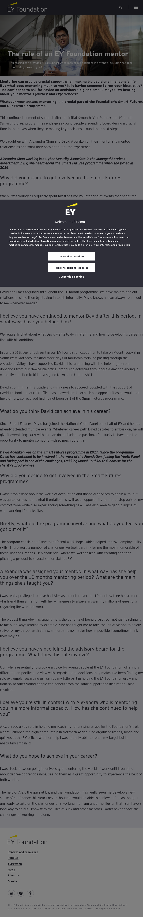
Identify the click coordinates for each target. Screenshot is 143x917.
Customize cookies (71, 276)
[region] (71, 243)
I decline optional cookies (71, 267)
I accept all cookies (71, 256)
